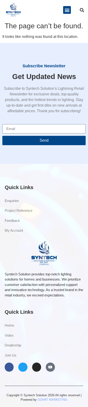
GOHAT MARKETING (52, 399)
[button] (67, 10)
